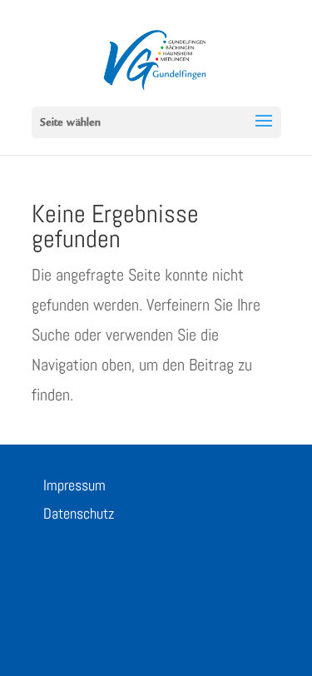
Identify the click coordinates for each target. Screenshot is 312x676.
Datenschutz (78, 513)
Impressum (74, 485)
